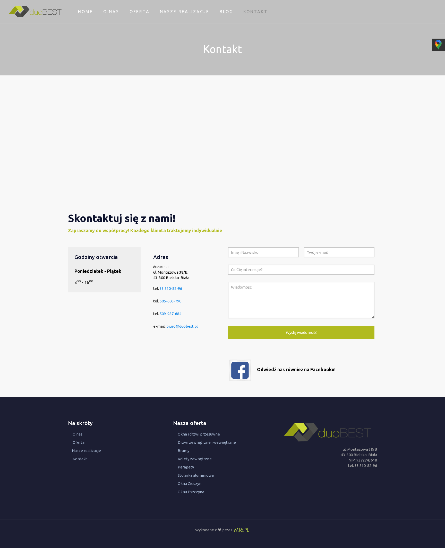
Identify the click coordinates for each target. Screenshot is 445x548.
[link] (240, 370)
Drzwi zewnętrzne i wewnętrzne (207, 442)
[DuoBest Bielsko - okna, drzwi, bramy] (35, 11)
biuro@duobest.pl (182, 326)
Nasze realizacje (86, 450)
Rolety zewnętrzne (195, 459)
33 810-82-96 (171, 288)
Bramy (183, 450)
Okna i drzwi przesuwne (199, 434)
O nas (77, 434)
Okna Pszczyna (191, 492)
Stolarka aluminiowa (196, 475)
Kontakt (80, 459)
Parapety (186, 467)
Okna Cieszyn (189, 483)
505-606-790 (170, 301)
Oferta (78, 442)
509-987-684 (170, 313)
